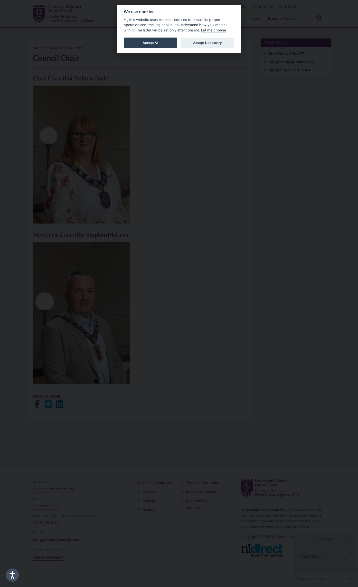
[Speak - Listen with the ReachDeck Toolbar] (12, 575)
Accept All (150, 43)
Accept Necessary (207, 43)
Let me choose (213, 30)
